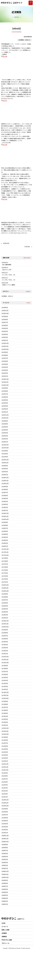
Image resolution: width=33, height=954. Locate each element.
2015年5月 (5, 641)
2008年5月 (5, 892)
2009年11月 (5, 838)
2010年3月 (5, 826)
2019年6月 (5, 495)
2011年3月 (5, 791)
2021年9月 (5, 451)
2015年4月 (5, 644)
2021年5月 (5, 456)
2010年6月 (5, 817)
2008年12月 (5, 871)
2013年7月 (5, 707)
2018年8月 (5, 525)
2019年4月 (5, 501)
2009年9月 (5, 844)
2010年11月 (5, 803)
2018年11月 (5, 516)
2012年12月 (5, 728)
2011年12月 (5, 764)
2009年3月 (5, 862)
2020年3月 (5, 468)
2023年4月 (5, 403)
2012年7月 (5, 743)
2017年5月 (5, 570)
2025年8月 (5, 319)
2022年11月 (5, 418)
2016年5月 (5, 606)
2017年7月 (5, 564)
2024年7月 (5, 358)
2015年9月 (5, 629)
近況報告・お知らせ (7, 296)
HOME (3, 923)
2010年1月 (5, 832)
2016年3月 (5, 612)
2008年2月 (5, 901)
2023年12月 (5, 379)
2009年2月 (5, 865)
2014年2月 (5, 686)
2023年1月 (5, 412)
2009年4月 (5, 859)
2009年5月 (5, 856)
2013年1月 (5, 725)
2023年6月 (5, 397)
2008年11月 (5, 874)
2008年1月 (5, 904)
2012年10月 (5, 734)
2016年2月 (5, 615)
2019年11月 (5, 480)
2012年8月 (5, 740)
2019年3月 (5, 504)
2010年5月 (5, 820)
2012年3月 (5, 755)
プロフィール (5, 943)
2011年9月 (5, 773)
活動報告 (4, 936)
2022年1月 (5, 442)
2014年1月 (5, 689)
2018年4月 (5, 537)
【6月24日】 (6, 243)
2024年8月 (5, 355)
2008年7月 (5, 886)
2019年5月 (5, 498)
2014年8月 (5, 668)
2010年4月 (5, 823)
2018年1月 (5, 546)
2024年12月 (5, 343)
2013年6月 (5, 710)
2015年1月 (5, 653)
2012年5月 (5, 749)
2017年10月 (5, 555)
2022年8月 (5, 424)
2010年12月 (5, 800)
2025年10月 (5, 313)
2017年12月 (5, 549)
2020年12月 (5, 459)
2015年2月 (5, 650)
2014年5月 (5, 677)
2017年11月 (5, 552)
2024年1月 (5, 376)
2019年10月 (5, 483)
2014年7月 (5, 671)
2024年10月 (5, 349)
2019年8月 (5, 489)
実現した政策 (5, 930)
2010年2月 (5, 829)
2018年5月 (5, 534)
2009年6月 (5, 853)
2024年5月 (5, 364)
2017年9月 (5, 558)
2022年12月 (5, 415)
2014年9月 (5, 665)
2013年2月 (5, 722)
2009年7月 (5, 850)
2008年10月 (5, 877)
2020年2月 (5, 471)
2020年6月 (5, 465)
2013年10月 (5, 698)
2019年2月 (5, 507)
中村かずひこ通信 (7, 940)
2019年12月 (5, 477)
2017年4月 (5, 573)
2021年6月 (5, 453)
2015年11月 (5, 624)
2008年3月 (5, 898)
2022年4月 (5, 433)
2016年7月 (5, 600)
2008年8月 (5, 883)
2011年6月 (5, 782)
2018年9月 (5, 522)
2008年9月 (5, 880)
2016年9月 (5, 594)
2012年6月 (5, 746)
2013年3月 (5, 719)
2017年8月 (5, 561)
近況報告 (4, 933)
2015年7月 (5, 636)
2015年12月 (5, 621)
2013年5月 (5, 713)
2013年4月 (5, 716)
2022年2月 (5, 439)
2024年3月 (5, 370)
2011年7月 (5, 779)
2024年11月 (5, 346)
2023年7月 (5, 394)
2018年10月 (5, 519)
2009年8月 (5, 847)
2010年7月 (5, 814)
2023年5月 (5, 400)
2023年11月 (5, 382)
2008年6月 (5, 889)
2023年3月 (5, 406)
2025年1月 (5, 340)
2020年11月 (5, 462)
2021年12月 (5, 445)
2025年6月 (5, 325)
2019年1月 (5, 510)
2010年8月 (5, 812)
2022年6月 (5, 427)
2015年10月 (5, 627)
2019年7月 (5, 492)
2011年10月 (5, 770)
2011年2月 (5, 794)
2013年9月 (5, 701)
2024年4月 (5, 367)
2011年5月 (5, 785)
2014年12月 (5, 656)
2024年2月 (5, 373)
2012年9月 (5, 737)
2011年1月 (5, 797)
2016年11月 (5, 588)
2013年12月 (5, 692)
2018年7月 (5, 528)
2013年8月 (5, 704)
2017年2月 (5, 579)
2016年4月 (5, 609)
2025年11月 (5, 310)
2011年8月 (5, 776)
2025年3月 (5, 334)
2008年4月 (5, 895)
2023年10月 (5, 385)
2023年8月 (5, 391)
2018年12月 (5, 513)
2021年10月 (5, 448)
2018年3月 (5, 540)
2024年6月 (5, 361)
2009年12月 (5, 835)
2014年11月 (5, 659)
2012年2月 (5, 758)
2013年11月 (5, 695)
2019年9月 (5, 486)
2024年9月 (5, 352)
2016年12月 (5, 585)
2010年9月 (5, 809)
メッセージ (5, 926)
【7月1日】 (27, 246)
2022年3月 (5, 436)
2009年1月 (5, 868)
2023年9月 (5, 388)
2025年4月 (5, 331)
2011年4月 (5, 788)
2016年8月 (5, 597)
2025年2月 (5, 337)
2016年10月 (5, 591)
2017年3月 (5, 576)
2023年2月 (5, 409)
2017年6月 (5, 567)
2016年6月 (5, 603)
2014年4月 (5, 680)
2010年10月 (5, 806)
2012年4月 (5, 752)
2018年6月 (5, 531)
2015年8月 (5, 632)
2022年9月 (5, 421)
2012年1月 (5, 761)
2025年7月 (5, 322)
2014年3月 (5, 683)
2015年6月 (5, 638)
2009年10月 (5, 841)
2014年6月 (5, 674)
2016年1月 (5, 618)
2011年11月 (5, 767)
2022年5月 (5, 430)
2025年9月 (5, 316)
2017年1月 (5, 582)
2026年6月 (5, 307)
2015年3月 (5, 647)
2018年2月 (5, 543)
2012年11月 (5, 731)
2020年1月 (5, 474)
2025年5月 (5, 328)
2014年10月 (5, 662)
